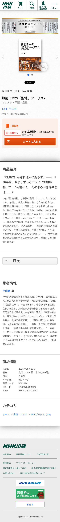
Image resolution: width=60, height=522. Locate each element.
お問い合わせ (9, 473)
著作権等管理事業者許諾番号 (44, 468)
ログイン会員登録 (43, 8)
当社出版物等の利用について (32, 473)
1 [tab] (28, 75)
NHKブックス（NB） (41, 414)
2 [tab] (32, 75)
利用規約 (7, 463)
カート (20, 8)
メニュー (54, 8)
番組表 (30, 505)
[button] (2, 57)
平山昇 (7, 291)
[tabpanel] (30, 56)
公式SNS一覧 (43, 454)
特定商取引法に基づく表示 (14, 468)
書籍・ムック (20, 414)
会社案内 (7, 454)
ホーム (6, 414)
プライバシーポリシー (25, 463)
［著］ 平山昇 (9, 108)
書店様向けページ (24, 454)
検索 (32, 8)
